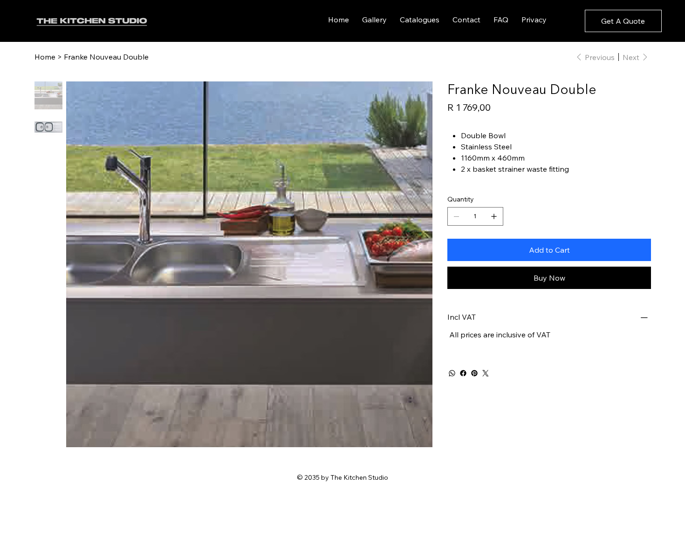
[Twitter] (485, 373)
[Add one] (494, 216)
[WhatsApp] (452, 373)
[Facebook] (463, 373)
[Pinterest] (474, 373)
